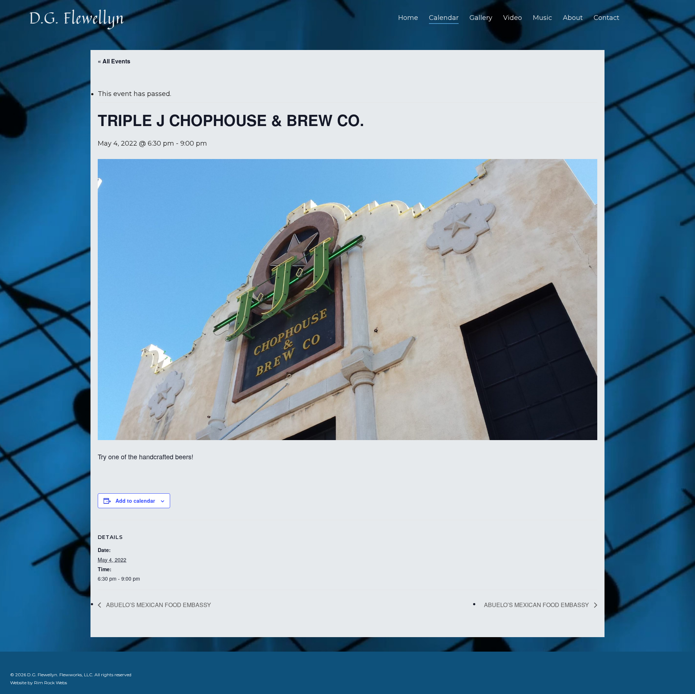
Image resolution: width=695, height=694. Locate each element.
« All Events (114, 61)
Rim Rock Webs (50, 682)
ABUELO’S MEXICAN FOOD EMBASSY (158, 605)
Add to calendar (135, 500)
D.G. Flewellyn (76, 17)
